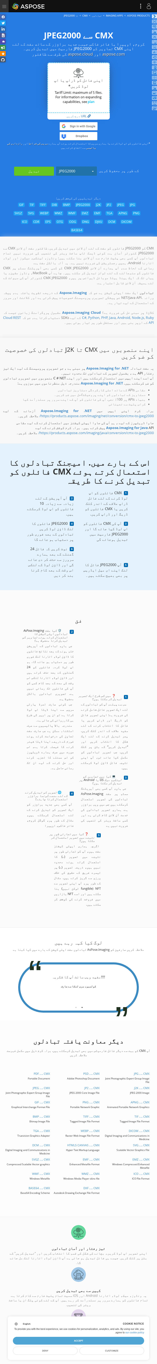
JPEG (120, 205)
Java (112, 317)
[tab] (82, 1006)
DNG (85, 222)
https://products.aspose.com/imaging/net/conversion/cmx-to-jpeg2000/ (96, 415)
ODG (72, 222)
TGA (109, 213)
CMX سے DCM (41, 1145)
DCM (111, 222)
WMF (72, 213)
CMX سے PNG (91, 1102)
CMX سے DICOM (139, 1131)
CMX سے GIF (42, 1102)
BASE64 (76, 230)
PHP (104, 317)
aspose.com (113, 54)
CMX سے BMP (41, 1116)
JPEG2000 (67, 171)
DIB (54, 205)
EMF (97, 213)
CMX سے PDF (42, 1074)
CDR (36, 222)
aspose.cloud (80, 54)
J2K (98, 205)
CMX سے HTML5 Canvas (83, 1145)
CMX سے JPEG (41, 1088)
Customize (111, 1350)
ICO (24, 222)
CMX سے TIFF (91, 1116)
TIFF (43, 205)
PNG (136, 213)
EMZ (85, 213)
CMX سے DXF (91, 1188)
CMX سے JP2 (92, 1088)
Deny (45, 1350)
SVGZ (18, 213)
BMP (66, 205)
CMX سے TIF (142, 1116)
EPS (47, 222)
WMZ (58, 213)
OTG (60, 222)
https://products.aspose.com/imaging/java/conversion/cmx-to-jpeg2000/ (96, 432)
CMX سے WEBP (90, 1131)
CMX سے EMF (91, 1159)
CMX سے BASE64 (39, 1188)
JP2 (109, 205)
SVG (31, 213)
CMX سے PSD (91, 1074)
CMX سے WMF (41, 1174)
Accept (78, 1340)
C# (84, 317)
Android (123, 317)
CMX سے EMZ (140, 1159)
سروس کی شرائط (38, 143)
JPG (132, 205)
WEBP (44, 213)
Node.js (138, 317)
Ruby (150, 317)
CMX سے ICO (141, 1174)
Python (93, 317)
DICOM (126, 222)
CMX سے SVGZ (41, 1159)
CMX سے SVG (141, 1145)
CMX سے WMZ (91, 1174)
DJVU (98, 222)
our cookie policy (134, 1332)
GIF (21, 205)
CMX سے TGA (41, 1131)
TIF (32, 205)
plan (91, 101)
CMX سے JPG (141, 1074)
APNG (123, 213)
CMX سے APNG (140, 1102)
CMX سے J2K (141, 1088)
